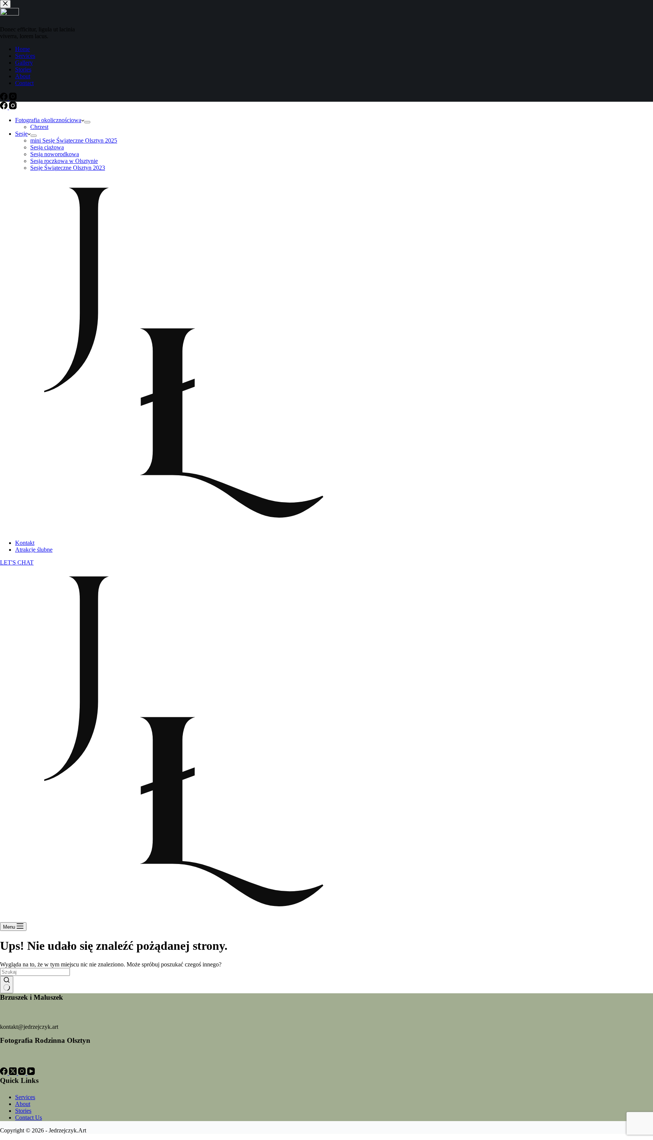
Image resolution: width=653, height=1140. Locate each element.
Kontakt (24, 543)
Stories (23, 1110)
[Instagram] (13, 107)
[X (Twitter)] (13, 1073)
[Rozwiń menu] (87, 122)
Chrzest (39, 127)
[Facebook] (4, 107)
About (22, 1104)
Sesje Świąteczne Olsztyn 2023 (67, 167)
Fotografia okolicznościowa (48, 120)
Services (25, 1097)
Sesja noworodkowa (54, 154)
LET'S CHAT (17, 562)
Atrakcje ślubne (34, 549)
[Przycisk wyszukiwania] (6, 984)
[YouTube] (31, 1073)
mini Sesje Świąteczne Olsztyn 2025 (73, 140)
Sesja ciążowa (47, 147)
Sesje (21, 133)
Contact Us (28, 1117)
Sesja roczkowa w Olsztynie (64, 161)
